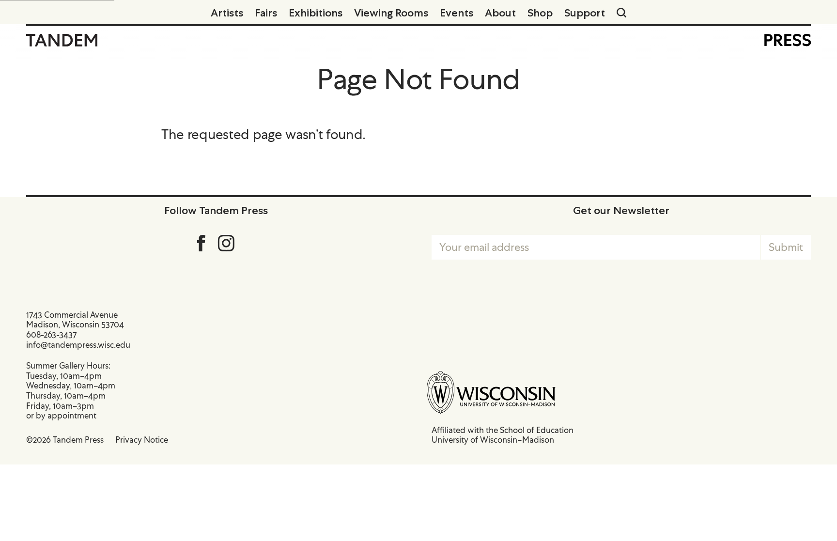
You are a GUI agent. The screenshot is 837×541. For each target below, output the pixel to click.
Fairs (266, 12)
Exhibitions (315, 12)
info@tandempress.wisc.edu (78, 345)
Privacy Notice (141, 439)
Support (584, 12)
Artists (227, 12)
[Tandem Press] (61, 40)
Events (456, 12)
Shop (540, 12)
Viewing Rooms (391, 12)
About (500, 12)
